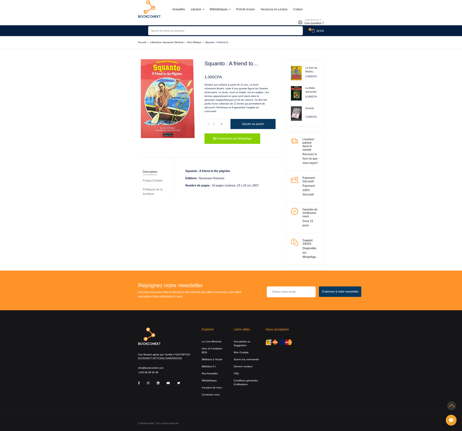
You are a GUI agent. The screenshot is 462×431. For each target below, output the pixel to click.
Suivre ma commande (246, 359)
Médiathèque (209, 380)
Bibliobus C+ (209, 366)
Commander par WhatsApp (233, 138)
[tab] (154, 172)
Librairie (196, 9)
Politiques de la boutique (153, 191)
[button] (316, 31)
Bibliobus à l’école (212, 359)
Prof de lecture (245, 9)
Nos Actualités (210, 373)
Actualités (178, 9)
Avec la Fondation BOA (212, 350)
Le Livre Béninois (211, 341)
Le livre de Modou (311, 69)
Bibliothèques (219, 9)
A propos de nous (212, 387)
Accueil (142, 42)
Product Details (152, 180)
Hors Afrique (194, 42)
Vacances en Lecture (274, 9)
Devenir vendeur (243, 366)
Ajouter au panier (253, 123)
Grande (309, 108)
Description (150, 171)
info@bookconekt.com (151, 367)
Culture (298, 9)
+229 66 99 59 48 (148, 372)
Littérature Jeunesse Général (166, 42)
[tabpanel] (168, 99)
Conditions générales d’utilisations (246, 382)
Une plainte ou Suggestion (242, 343)
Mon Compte (241, 352)
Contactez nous (211, 394)
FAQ (236, 373)
